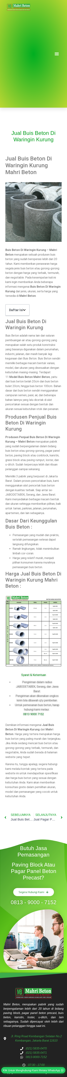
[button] (56, 54)
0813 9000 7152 (33, 714)
